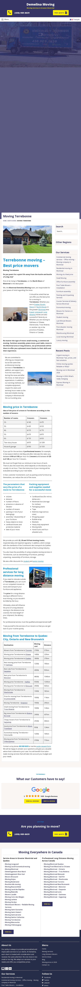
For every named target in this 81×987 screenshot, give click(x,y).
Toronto (28, 650)
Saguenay (7, 722)
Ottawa (28, 654)
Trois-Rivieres (9, 709)
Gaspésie (7, 671)
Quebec (28, 658)
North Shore (12, 221)
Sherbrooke (8, 692)
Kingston (24, 703)
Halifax (27, 682)
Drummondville (9, 699)
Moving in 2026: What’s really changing (64, 377)
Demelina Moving (41, 4)
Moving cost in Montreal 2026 (65, 371)
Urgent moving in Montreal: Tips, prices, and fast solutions (66, 357)
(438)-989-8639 (22, 12)
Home (4, 221)
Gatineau (9, 665)
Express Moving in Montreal (63, 383)
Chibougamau (9, 741)
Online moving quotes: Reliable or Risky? (64, 365)
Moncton (7, 678)
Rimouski (28, 686)
